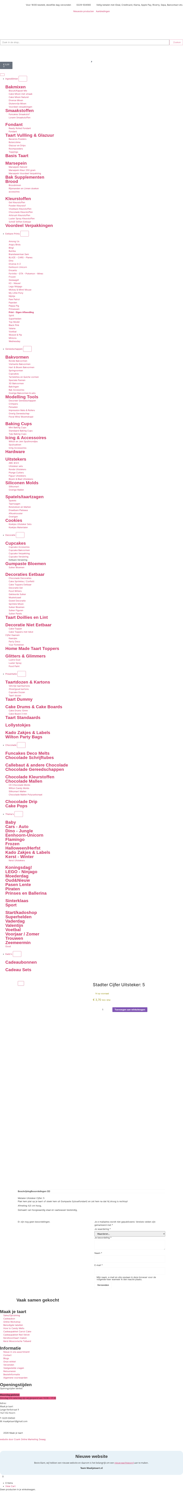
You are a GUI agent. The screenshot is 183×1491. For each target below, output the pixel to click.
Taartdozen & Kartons (27, 682)
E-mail (98, 1265)
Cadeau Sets (18, 969)
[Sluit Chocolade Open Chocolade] (21, 745)
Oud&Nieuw (17, 880)
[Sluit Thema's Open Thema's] (18, 814)
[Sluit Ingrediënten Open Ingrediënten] (23, 79)
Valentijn (14, 925)
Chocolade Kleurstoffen (29, 776)
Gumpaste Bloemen (25, 563)
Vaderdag (15, 921)
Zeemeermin (18, 942)
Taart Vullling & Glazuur (29, 135)
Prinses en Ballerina (26, 893)
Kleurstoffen (18, 198)
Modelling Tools (21, 396)
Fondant (14, 124)
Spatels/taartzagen (24, 496)
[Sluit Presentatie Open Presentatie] (21, 674)
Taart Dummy (19, 699)
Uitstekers (15, 459)
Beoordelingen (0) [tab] (40, 1191)
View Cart (10, 1486)
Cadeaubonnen (21, 962)
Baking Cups (18, 423)
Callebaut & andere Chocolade (36, 765)
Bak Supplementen (24, 177)
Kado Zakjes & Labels (27, 732)
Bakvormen (17, 357)
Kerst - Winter (19, 856)
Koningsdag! (18, 867)
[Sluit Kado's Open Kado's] (17, 954)
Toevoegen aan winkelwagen (130, 1009)
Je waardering (102, 1229)
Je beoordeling (102, 1238)
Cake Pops (16, 805)
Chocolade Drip (21, 801)
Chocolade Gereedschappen (34, 769)
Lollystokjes (18, 725)
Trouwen (14, 938)
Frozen (12, 843)
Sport (11, 905)
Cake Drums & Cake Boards (33, 706)
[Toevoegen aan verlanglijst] (150, 1009)
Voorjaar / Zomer (22, 934)
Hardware (15, 451)
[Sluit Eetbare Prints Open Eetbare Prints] (24, 233)
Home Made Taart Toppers (32, 648)
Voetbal (13, 929)
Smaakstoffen (19, 110)
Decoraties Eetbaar (24, 574)
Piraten (12, 888)
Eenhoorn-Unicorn (24, 835)
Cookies (13, 520)
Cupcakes (15, 543)
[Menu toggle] (2, 74)
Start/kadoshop (21, 912)
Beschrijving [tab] (24, 1191)
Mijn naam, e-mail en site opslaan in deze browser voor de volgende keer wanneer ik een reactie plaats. (126, 1278)
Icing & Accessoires (25, 437)
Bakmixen (15, 86)
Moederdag (17, 876)
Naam (98, 1253)
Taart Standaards (22, 717)
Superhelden (18, 916)
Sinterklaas (16, 900)
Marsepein (16, 163)
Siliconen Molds (21, 482)
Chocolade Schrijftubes (29, 757)
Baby (10, 822)
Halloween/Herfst (22, 848)
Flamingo (15, 839)
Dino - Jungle (19, 830)
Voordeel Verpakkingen (29, 225)
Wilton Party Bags (23, 736)
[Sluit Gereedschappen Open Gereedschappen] (27, 349)
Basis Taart (16, 155)
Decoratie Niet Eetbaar (28, 624)
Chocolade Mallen (23, 781)
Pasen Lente (18, 884)
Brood (11, 181)
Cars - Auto (17, 826)
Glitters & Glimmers (25, 656)
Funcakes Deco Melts (27, 753)
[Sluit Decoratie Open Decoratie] (20, 535)
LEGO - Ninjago (21, 871)
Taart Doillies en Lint (26, 617)
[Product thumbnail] (21, 983)
